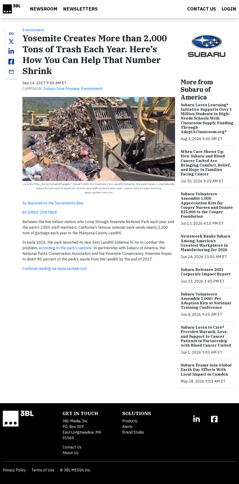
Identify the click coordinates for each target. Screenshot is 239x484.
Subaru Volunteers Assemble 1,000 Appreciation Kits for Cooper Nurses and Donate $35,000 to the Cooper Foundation (207, 205)
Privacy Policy (14, 470)
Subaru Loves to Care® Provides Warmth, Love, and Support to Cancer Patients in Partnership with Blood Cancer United (206, 336)
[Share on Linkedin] (11, 51)
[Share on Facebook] (11, 61)
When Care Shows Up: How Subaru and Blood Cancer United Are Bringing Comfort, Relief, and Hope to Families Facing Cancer (206, 162)
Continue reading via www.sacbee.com (54, 268)
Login (228, 9)
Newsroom (43, 9)
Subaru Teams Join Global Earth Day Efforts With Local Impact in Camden (206, 369)
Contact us (201, 9)
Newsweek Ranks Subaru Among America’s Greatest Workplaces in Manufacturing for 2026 (205, 243)
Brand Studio (133, 432)
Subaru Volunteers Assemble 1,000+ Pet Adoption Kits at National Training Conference (206, 301)
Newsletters (80, 9)
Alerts (127, 426)
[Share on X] (11, 41)
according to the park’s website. (65, 248)
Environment (33, 30)
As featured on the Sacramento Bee (52, 203)
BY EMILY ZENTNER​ (39, 212)
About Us (70, 452)
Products (129, 421)
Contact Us (72, 447)
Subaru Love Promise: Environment (72, 88)
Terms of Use (43, 470)
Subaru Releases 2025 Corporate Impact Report (206, 271)
